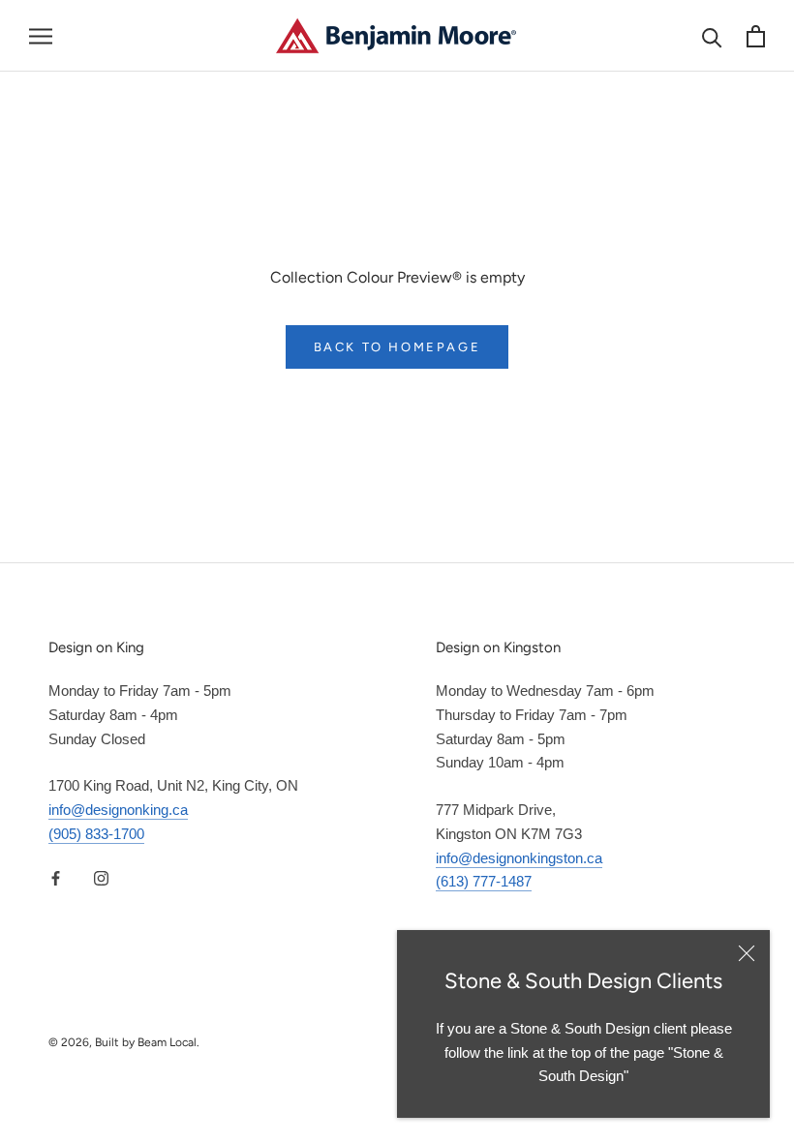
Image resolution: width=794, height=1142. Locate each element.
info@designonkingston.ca (519, 858)
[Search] (712, 36)
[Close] (746, 953)
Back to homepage (397, 347)
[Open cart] (756, 36)
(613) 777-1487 (484, 881)
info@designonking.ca (118, 809)
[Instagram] (101, 878)
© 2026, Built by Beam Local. (123, 1042)
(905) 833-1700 (96, 834)
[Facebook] (55, 878)
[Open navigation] (40, 36)
